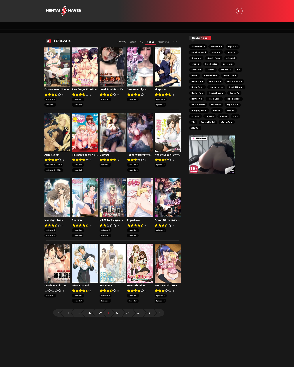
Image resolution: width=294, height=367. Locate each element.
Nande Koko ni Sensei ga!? (168, 154)
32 (117, 312)
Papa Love (133, 220)
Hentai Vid (196, 99)
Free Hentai (211, 64)
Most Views (163, 41)
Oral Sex (195, 116)
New (175, 41)
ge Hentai (227, 64)
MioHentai (216, 104)
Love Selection (136, 285)
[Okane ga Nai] (85, 263)
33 (127, 312)
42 (148, 312)
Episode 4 (133, 165)
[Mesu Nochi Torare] (168, 263)
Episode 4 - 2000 (54, 165)
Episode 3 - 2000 (54, 170)
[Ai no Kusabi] (57, 132)
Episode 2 (50, 99)
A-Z (141, 41)
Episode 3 (133, 170)
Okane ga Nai (80, 285)
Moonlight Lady (53, 220)
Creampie (196, 58)
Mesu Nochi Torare (166, 285)
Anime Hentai (198, 46)
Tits (193, 122)
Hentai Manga (236, 87)
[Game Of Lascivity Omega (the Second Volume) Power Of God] (168, 197)
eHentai (195, 64)
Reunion (77, 220)
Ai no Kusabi (51, 154)
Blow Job (216, 52)
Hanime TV (226, 69)
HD (238, 69)
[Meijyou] (113, 132)
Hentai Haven (216, 87)
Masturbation (198, 104)
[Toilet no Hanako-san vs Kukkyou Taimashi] (140, 132)
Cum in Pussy (213, 58)
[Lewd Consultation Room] (57, 263)
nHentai (217, 110)
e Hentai (230, 58)
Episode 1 (50, 105)
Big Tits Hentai (198, 52)
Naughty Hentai (199, 110)
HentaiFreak (197, 87)
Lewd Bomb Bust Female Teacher (113, 89)
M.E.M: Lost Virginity (111, 220)
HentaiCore (197, 81)
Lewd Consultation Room (57, 285)
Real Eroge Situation (84, 89)
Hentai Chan (229, 75)
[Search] (239, 11)
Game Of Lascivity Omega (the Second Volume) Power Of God (168, 220)
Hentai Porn (197, 93)
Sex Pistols (106, 285)
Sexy (235, 116)
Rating (150, 41)
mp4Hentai (232, 104)
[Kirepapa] (168, 66)
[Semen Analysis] (140, 66)
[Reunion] (85, 197)
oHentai (231, 110)
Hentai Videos (233, 99)
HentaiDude (215, 81)
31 (108, 312)
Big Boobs (232, 46)
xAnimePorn (226, 122)
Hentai (194, 75)
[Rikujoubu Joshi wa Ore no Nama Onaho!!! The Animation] (85, 132)
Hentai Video (214, 99)
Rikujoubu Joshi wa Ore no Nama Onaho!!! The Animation (85, 154)
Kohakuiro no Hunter (56, 89)
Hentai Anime (210, 75)
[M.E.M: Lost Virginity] (113, 197)
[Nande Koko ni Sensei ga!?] (168, 132)
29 (90, 312)
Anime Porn (216, 46)
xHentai (195, 128)
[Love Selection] (140, 263)
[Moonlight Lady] (57, 197)
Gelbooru (196, 69)
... (79, 312)
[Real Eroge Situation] (85, 66)
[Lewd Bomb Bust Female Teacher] (113, 66)
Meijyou (104, 154)
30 (100, 312)
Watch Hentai (208, 122)
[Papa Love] (140, 197)
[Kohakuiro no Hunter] (57, 66)
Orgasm (210, 116)
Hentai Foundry (234, 81)
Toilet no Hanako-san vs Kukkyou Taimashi (140, 154)
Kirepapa (160, 89)
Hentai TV (234, 93)
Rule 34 (223, 116)
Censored (231, 52)
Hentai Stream (216, 93)
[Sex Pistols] (113, 263)
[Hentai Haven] (63, 10)
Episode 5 (50, 230)
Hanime (210, 69)
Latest (133, 41)
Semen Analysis (137, 89)
